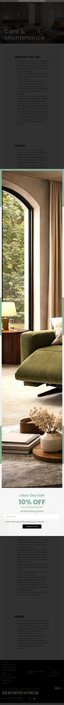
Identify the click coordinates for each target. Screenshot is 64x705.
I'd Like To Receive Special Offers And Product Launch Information (25, 522)
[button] (61, 171)
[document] (32, 352)
